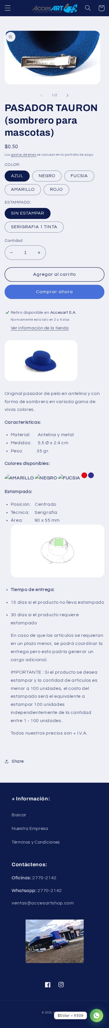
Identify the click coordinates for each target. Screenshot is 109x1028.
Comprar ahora (54, 291)
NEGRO (47, 176)
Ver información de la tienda (40, 328)
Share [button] (18, 761)
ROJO (56, 189)
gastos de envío (23, 154)
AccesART (60, 1012)
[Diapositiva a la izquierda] (41, 95)
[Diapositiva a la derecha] (67, 95)
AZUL (17, 176)
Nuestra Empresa (30, 828)
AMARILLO (23, 189)
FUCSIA (79, 176)
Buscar (19, 815)
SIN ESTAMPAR (27, 213)
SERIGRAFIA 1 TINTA (34, 227)
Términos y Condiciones (36, 842)
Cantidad (13, 241)
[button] (7, 8)
